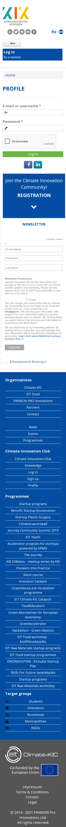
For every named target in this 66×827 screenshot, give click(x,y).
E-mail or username (22, 106)
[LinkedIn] (38, 167)
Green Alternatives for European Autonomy (33, 614)
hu (54, 32)
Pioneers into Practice (33, 568)
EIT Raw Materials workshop (33, 686)
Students (36, 701)
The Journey (33, 555)
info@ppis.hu (12, 311)
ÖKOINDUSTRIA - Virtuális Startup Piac (33, 663)
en (61, 32)
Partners (33, 407)
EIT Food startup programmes (33, 655)
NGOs (35, 728)
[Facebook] (28, 167)
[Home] (16, 17)
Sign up (33, 479)
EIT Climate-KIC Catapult (33, 599)
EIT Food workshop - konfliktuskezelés (33, 639)
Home (10, 75)
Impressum (32, 787)
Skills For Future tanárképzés (33, 672)
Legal (32, 802)
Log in (9, 52)
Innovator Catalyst (33, 581)
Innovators (35, 708)
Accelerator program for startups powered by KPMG (33, 545)
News (33, 427)
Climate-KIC (33, 387)
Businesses (35, 714)
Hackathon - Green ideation (33, 630)
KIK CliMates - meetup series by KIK (33, 561)
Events (33, 434)
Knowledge (33, 465)
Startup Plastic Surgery (33, 517)
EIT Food (33, 394)
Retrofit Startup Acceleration (33, 510)
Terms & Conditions (32, 792)
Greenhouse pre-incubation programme (33, 590)
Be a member (12, 57)
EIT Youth (33, 537)
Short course (33, 575)
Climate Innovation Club (33, 459)
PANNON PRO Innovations (33, 401)
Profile (33, 485)
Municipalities (35, 721)
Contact (33, 414)
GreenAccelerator (33, 623)
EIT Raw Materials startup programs (33, 648)
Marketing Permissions (18, 278)
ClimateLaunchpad (33, 524)
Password (13, 121)
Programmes (33, 440)
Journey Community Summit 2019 (33, 530)
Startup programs (33, 504)
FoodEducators (33, 606)
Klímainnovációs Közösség (28, 362)
